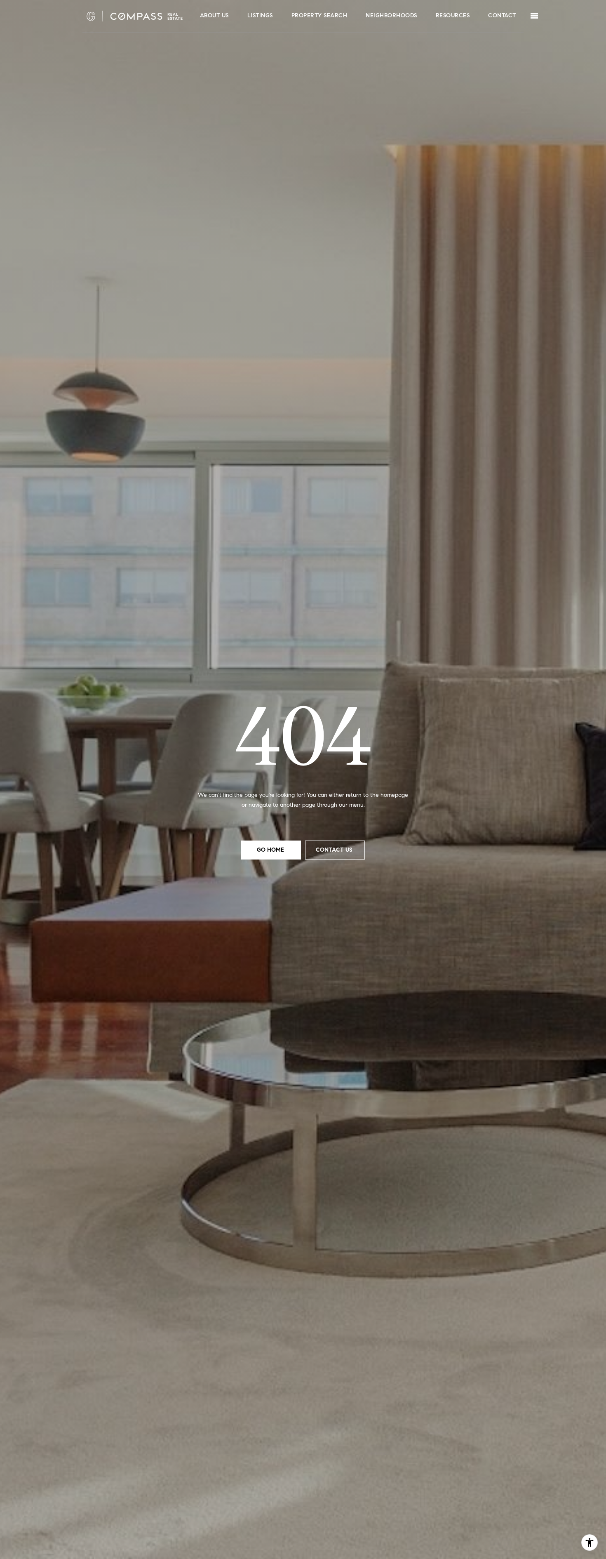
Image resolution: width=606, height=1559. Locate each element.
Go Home (271, 849)
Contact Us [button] (335, 849)
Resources (453, 15)
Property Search (319, 15)
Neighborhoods (391, 15)
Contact (502, 15)
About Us (214, 15)
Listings (260, 15)
